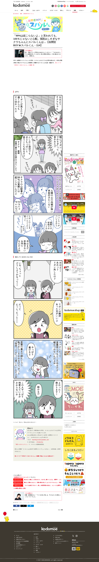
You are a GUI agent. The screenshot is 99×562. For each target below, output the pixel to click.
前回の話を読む (18, 482)
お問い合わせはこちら (81, 1)
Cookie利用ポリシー (20, 545)
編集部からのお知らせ (70, 425)
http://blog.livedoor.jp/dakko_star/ (40, 439)
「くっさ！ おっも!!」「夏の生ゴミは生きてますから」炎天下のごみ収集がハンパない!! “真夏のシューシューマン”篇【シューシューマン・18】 (78, 256)
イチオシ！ (81, 10)
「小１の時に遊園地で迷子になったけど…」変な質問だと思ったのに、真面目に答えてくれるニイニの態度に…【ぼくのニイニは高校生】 (78, 270)
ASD (21, 502)
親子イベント (58, 543)
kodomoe (17, 13)
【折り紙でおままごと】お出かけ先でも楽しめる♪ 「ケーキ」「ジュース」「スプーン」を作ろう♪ (78, 243)
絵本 (22, 10)
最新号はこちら (68, 186)
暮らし (62, 10)
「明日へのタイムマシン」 (22, 444)
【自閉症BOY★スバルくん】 (21, 477)
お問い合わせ (68, 426)
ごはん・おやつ (36, 10)
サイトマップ (19, 548)
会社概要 (18, 543)
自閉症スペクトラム (54, 502)
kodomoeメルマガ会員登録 (78, 5)
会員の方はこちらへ (20, 539)
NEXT (16, 509)
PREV (59, 509)
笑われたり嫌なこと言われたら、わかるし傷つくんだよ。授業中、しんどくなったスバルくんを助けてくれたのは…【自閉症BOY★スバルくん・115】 (43, 479)
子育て (27, 10)
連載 (75, 10)
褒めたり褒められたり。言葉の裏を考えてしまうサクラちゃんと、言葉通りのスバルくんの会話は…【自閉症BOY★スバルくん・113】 (43, 482)
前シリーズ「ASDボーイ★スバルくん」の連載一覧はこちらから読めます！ (34, 456)
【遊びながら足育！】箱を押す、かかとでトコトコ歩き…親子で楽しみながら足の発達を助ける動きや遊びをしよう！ (78, 338)
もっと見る (82, 359)
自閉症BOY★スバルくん (28, 13)
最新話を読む (17, 485)
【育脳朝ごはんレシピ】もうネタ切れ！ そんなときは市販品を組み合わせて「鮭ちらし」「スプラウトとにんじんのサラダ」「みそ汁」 (78, 355)
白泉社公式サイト (59, 539)
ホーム (16, 10)
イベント (45, 10)
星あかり (33, 502)
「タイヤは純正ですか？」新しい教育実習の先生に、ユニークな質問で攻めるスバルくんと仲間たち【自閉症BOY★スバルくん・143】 (43, 485)
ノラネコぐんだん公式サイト (61, 541)
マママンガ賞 (26, 502)
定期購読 (79, 189)
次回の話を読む (18, 479)
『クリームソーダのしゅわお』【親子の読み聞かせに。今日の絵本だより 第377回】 (78, 348)
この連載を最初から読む (19, 488)
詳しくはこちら (68, 413)
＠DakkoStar (40, 442)
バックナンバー (68, 189)
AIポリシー (18, 546)
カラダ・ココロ (53, 10)
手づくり (69, 10)
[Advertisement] (38, 79)
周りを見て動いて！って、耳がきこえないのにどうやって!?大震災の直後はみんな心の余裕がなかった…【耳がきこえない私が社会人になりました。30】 (78, 263)
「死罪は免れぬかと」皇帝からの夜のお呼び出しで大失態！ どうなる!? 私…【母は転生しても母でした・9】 (78, 249)
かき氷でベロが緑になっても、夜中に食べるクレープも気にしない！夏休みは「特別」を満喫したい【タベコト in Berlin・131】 (78, 331)
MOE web (57, 537)
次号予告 (79, 186)
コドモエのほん (71, 1)
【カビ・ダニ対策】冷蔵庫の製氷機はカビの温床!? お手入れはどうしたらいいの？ (78, 343)
